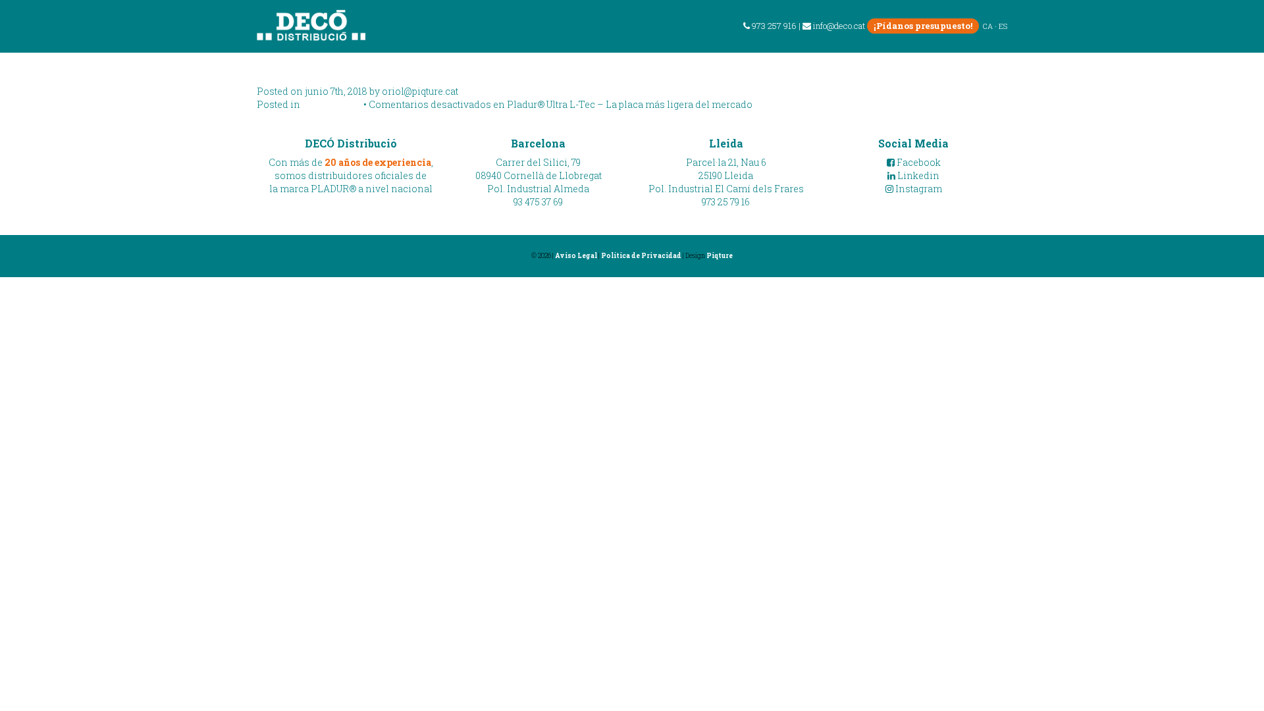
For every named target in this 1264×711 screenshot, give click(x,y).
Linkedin (917, 175)
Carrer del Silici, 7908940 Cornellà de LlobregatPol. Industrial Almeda (538, 175)
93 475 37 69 (538, 202)
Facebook (918, 162)
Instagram (917, 188)
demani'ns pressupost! (1172, 61)
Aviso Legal (576, 255)
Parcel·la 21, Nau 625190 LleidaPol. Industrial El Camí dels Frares (726, 175)
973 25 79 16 (726, 202)
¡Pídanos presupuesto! (923, 26)
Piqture (719, 255)
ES (1003, 26)
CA (988, 26)
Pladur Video (331, 104)
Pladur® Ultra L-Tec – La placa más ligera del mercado (557, 65)
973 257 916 (773, 26)
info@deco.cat (839, 26)
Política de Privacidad (641, 255)
